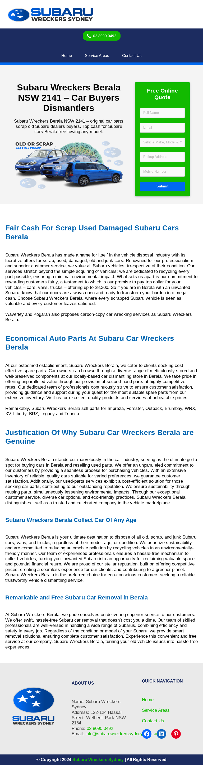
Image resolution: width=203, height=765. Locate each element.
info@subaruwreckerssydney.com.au (122, 733)
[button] (102, 36)
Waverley (14, 314)
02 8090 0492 (100, 728)
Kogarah (42, 314)
